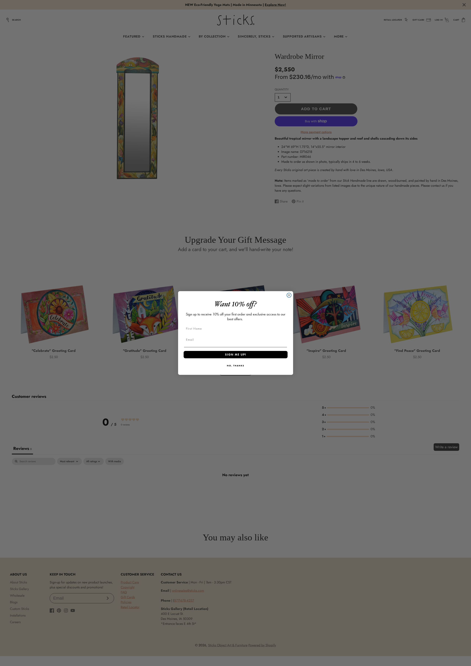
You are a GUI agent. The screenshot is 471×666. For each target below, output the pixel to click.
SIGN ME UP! (235, 354)
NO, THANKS (235, 365)
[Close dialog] (289, 295)
